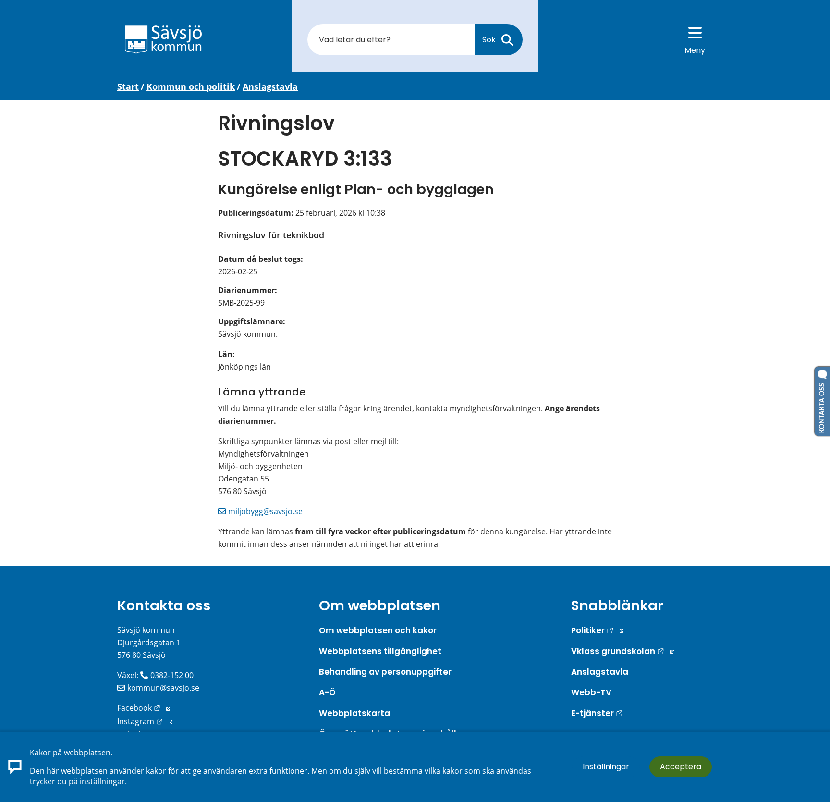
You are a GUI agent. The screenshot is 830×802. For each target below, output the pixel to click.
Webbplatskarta (354, 713)
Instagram (144, 721)
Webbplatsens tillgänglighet (380, 651)
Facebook (143, 708)
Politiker (597, 630)
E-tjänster (597, 713)
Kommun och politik (190, 86)
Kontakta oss (163, 605)
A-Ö (327, 692)
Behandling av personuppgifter (385, 672)
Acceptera (680, 766)
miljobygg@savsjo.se (265, 511)
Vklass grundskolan (622, 651)
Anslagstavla (270, 86)
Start (128, 86)
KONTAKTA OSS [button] (822, 406)
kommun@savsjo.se (163, 687)
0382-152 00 (172, 675)
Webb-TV (591, 692)
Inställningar (606, 766)
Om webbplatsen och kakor (378, 630)
